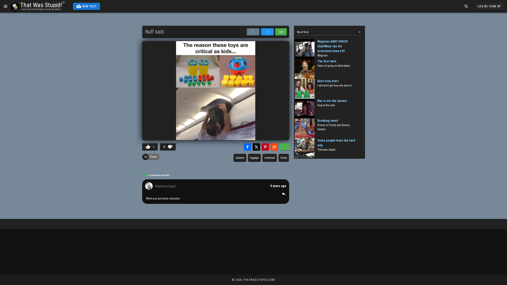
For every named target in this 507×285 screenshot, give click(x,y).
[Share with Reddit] (274, 147)
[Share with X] (256, 147)
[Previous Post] (253, 31)
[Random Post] (281, 31)
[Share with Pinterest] (265, 147)
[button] (283, 193)
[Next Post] (267, 31)
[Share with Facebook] (247, 147)
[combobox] (329, 32)
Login (145, 175)
